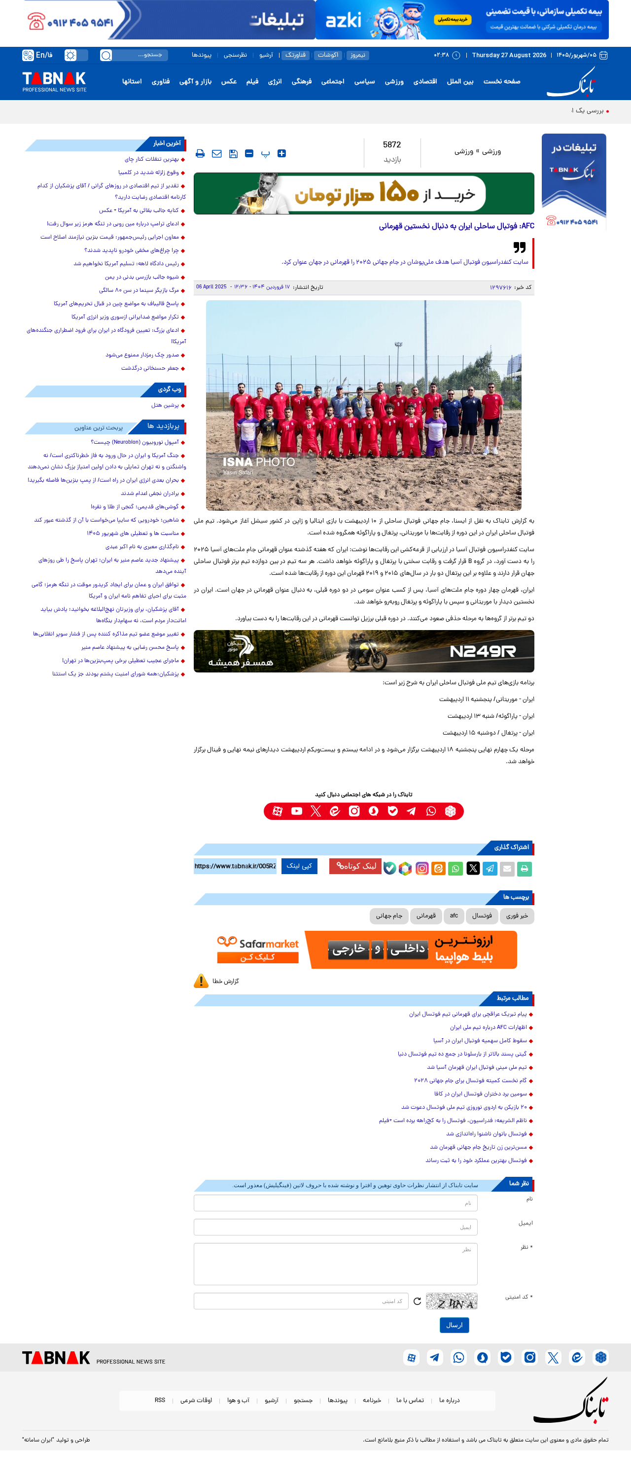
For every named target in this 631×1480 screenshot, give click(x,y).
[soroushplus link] (373, 811)
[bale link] (392, 811)
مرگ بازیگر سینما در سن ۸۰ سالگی (139, 290)
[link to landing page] (573, 82)
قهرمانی (426, 916)
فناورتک (295, 55)
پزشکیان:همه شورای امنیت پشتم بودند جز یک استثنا (115, 674)
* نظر (527, 1247)
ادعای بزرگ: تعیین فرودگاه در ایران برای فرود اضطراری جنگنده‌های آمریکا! (106, 336)
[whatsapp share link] (455, 869)
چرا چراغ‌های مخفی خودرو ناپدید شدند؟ (131, 251)
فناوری (161, 82)
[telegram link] (412, 811)
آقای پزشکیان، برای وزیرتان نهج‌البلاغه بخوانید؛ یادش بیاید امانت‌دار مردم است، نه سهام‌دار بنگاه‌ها (113, 615)
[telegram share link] (490, 869)
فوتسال (482, 916)
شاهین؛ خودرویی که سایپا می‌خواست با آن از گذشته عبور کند (106, 520)
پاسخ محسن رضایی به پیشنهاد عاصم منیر (130, 647)
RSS (160, 1401)
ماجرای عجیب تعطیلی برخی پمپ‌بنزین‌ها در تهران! (120, 661)
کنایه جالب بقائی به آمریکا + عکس (139, 211)
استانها (132, 82)
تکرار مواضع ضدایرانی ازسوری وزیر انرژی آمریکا (125, 317)
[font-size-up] (281, 153)
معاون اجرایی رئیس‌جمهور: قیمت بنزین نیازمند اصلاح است (109, 237)
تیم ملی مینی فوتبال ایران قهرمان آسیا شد (477, 1067)
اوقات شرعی (196, 1401)
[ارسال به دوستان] (507, 869)
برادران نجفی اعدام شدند (150, 494)
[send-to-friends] (217, 153)
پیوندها (201, 55)
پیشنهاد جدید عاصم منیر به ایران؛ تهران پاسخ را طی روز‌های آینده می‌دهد (112, 566)
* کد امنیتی (519, 1297)
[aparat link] (277, 811)
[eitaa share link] (438, 869)
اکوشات (328, 55)
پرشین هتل (165, 405)
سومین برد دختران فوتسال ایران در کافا (480, 1094)
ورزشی (394, 82)
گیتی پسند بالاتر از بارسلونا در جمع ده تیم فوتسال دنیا (462, 1054)
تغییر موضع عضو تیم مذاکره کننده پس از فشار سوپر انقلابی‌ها (106, 634)
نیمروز (358, 55)
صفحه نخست (502, 82)
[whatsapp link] (431, 811)
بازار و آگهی (195, 82)
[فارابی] (364, 193)
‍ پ (264, 153)
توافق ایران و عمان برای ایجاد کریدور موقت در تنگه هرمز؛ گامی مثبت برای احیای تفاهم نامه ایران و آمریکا (109, 591)
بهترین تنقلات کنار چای (152, 159)
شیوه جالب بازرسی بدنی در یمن (142, 277)
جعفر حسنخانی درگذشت (150, 368)
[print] (200, 153)
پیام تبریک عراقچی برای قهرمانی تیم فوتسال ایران (468, 1014)
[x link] (316, 811)
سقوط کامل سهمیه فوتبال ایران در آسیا (480, 1041)
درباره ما (449, 1401)
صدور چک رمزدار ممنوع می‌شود (142, 355)
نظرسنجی (235, 55)
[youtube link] (296, 811)
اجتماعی (333, 82)
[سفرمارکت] (363, 950)
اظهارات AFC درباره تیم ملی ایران (488, 1027)
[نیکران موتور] (364, 651)
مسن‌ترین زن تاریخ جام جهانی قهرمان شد (478, 1147)
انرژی (275, 82)
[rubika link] (450, 811)
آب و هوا (238, 1401)
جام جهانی (389, 916)
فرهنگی (302, 82)
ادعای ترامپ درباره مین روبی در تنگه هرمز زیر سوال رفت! (113, 224)
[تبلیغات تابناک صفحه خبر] (574, 183)
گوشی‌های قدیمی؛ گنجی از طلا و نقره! (135, 507)
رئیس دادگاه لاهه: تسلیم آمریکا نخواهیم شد (126, 264)
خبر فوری (517, 916)
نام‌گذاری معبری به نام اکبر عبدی (142, 547)
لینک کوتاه (360, 866)
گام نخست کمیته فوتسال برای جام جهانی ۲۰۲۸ (470, 1081)
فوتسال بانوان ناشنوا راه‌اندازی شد (486, 1134)
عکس (229, 82)
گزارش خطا (225, 982)
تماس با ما (410, 1401)
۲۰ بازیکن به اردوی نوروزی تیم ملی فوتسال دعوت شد (464, 1107)
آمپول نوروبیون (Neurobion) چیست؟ (135, 442)
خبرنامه (372, 1401)
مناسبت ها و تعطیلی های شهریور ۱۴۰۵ (133, 533)
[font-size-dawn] (249, 153)
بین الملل (460, 82)
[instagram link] (354, 811)
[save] (233, 154)
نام (529, 1199)
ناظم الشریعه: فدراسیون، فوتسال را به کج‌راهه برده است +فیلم (453, 1121)
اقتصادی (425, 82)
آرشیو (266, 55)
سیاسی (364, 82)
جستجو (303, 1401)
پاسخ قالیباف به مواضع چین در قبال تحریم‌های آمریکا (116, 304)
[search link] (106, 55)
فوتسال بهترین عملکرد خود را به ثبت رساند (476, 1161)
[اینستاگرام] (421, 867)
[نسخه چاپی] (524, 869)
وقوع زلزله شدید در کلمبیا (148, 173)
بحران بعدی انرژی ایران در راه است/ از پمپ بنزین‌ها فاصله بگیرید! (103, 480)
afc (454, 916)
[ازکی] (462, 19)
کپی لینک (299, 866)
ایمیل (526, 1223)
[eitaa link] (335, 811)
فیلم (252, 82)
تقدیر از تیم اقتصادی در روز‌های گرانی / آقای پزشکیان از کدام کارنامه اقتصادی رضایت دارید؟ (111, 192)
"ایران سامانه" (38, 1440)
